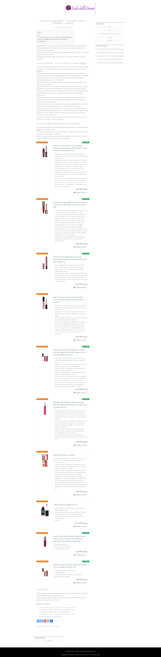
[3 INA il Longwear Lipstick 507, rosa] (45, 510)
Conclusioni (42, 41)
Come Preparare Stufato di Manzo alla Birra (110, 62)
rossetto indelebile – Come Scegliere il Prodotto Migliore (55, 37)
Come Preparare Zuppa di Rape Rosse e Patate (110, 52)
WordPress (93, 654)
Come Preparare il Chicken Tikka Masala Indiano (110, 56)
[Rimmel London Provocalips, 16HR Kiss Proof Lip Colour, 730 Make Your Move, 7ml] (45, 570)
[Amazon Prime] (85, 189)
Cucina (110, 37)
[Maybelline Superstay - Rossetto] (45, 460)
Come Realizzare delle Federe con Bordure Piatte (55, 612)
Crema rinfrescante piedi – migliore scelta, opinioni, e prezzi (58, 607)
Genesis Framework (85, 654)
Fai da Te (109, 40)
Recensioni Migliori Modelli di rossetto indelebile (53, 39)
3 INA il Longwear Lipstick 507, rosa (65, 505)
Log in (98, 654)
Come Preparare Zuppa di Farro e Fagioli (110, 59)
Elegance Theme (79, 651)
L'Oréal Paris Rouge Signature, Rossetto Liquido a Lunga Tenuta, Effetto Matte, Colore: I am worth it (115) (69, 205)
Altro (109, 27)
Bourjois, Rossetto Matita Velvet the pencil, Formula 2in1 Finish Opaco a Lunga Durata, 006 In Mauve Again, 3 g (70, 259)
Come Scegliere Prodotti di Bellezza (52, 626)
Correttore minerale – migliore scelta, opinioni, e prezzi (57, 610)
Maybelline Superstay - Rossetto (64, 455)
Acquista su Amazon (81, 192)
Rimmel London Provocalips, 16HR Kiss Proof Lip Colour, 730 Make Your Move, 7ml (69, 566)
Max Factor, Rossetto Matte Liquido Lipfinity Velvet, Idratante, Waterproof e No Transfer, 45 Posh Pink (68, 300)
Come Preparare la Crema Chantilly (50, 616)
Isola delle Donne (80, 7)
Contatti (48, 640)
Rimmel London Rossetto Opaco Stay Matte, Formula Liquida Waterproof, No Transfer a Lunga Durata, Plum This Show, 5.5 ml (70, 148)
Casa (110, 30)
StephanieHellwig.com (90, 651)
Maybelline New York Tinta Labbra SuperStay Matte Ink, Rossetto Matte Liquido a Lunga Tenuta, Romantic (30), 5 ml (70, 405)
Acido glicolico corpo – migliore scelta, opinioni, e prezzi (57, 614)
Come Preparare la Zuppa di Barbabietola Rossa (109, 49)
